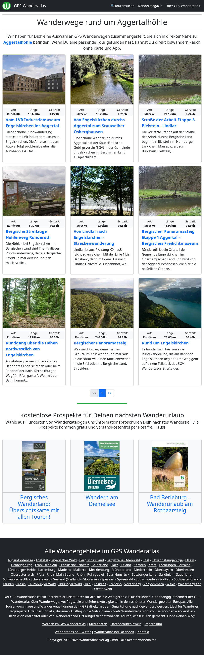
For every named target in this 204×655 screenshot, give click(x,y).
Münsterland (121, 569)
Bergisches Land (91, 560)
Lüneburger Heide (22, 569)
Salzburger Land (144, 574)
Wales (171, 584)
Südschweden (146, 579)
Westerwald (103, 589)
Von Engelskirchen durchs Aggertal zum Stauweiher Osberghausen (99, 125)
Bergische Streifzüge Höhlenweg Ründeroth (28, 234)
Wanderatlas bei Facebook (114, 632)
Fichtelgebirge (21, 565)
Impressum (153, 624)
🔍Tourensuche (122, 6)
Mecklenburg (99, 569)
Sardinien (166, 574)
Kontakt (143, 632)
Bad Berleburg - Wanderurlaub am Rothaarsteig (170, 504)
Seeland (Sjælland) (67, 579)
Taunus (8, 584)
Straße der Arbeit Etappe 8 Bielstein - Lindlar (168, 122)
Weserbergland (189, 584)
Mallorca (79, 569)
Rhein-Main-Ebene (60, 574)
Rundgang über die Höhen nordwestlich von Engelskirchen (32, 349)
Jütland (126, 565)
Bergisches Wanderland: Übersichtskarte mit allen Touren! (34, 507)
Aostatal (42, 560)
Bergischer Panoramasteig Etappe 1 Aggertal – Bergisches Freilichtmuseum (170, 237)
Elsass (189, 560)
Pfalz (40, 574)
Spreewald (125, 579)
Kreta (152, 565)
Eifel (146, 560)
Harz (114, 565)
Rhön (81, 574)
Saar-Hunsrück (118, 574)
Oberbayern (164, 569)
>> (110, 393)
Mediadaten (98, 624)
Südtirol (165, 579)
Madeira (64, 569)
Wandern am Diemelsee (102, 500)
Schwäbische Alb (15, 579)
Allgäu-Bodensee (20, 560)
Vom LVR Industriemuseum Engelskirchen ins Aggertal (33, 122)
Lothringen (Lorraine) (175, 565)
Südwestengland (186, 579)
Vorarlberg (132, 584)
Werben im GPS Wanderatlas (64, 624)
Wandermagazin (149, 6)
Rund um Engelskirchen (165, 343)
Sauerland (183, 574)
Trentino (115, 584)
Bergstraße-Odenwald (123, 560)
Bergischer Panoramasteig (100, 343)
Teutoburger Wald (42, 584)
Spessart (108, 579)
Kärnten (140, 565)
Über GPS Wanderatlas (183, 6)
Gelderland (99, 565)
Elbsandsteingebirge (167, 560)
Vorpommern (153, 584)
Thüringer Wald (70, 584)
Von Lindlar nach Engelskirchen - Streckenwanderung (94, 237)
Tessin (21, 584)
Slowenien (91, 579)
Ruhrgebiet (95, 574)
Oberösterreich (22, 574)
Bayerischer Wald (64, 560)
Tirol (87, 584)
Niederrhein (143, 569)
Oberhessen (185, 569)
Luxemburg (47, 569)
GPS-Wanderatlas (30, 5)
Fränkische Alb (46, 565)
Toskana (100, 584)
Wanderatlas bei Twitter (73, 632)
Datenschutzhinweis (126, 624)
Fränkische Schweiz (74, 565)
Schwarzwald (41, 579)
